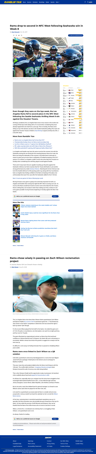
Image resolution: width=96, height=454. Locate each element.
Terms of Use (64, 443)
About (14, 441)
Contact (49, 441)
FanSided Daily (17, 443)
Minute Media (11, 450)
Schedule (35, 2)
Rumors (29, 2)
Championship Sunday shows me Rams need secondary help (31, 142)
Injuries (52, 2)
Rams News (20, 245)
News (24, 2)
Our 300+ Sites (64, 441)
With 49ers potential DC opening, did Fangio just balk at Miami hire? (33, 148)
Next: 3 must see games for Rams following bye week (28, 178)
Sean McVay (38, 130)
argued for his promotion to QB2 (40, 375)
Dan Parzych (15, 32)
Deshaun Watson (34, 169)
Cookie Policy (79, 443)
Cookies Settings (65, 446)
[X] (87, 2)
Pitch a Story (31, 443)
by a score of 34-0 (29, 321)
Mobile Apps (79, 441)
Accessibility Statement (34, 446)
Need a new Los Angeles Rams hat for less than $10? (29, 140)
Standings (41, 2)
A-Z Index (49, 446)
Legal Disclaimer (17, 446)
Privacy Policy (51, 443)
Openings (30, 441)
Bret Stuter (15, 267)
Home (14, 245)
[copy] (21, 35)
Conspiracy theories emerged (43, 367)
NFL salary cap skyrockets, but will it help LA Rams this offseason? (33, 146)
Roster (47, 2)
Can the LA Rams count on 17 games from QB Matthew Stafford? (32, 144)
